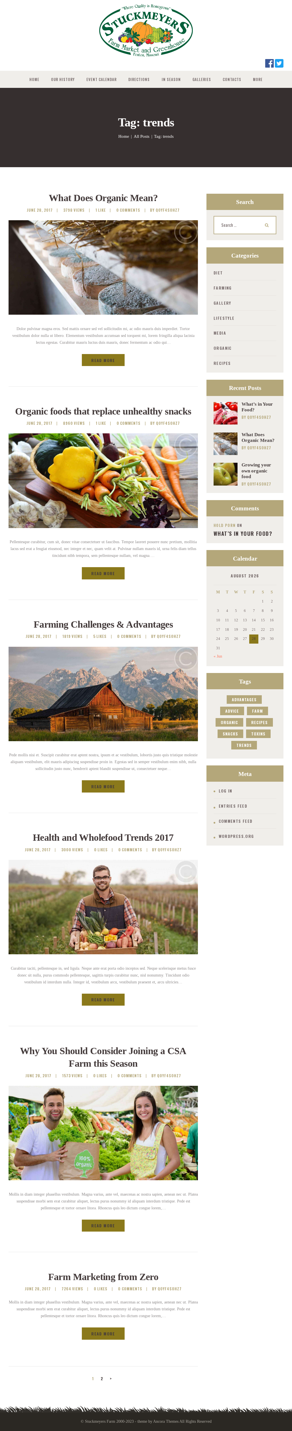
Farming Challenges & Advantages (103, 624)
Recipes (222, 363)
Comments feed (236, 821)
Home (123, 136)
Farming (223, 288)
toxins (258, 734)
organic (229, 722)
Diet (218, 273)
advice (232, 711)
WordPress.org (236, 836)
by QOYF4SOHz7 (165, 210)
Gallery (222, 303)
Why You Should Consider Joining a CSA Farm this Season (103, 1057)
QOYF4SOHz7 (259, 417)
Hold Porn (225, 525)
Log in (225, 791)
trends (244, 745)
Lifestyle (224, 318)
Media (220, 333)
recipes (259, 722)
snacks (230, 734)
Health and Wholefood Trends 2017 (103, 837)
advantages (244, 699)
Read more (103, 360)
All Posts (141, 136)
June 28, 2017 (40, 210)
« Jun (218, 656)
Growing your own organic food (256, 470)
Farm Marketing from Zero (103, 1277)
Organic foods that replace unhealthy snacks (103, 411)
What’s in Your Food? (257, 407)
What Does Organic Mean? (103, 198)
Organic (223, 348)
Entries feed (233, 806)
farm (257, 711)
